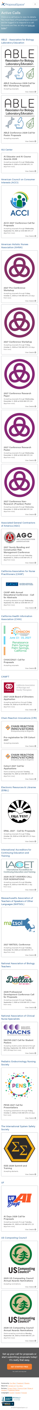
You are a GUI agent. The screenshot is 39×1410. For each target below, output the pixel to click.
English (12, 1393)
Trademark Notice (13, 1390)
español (18, 1393)
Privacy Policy (12, 1388)
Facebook (20, 1383)
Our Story (20, 1386)
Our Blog (13, 1383)
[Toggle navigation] (35, 4)
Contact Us (11, 1386)
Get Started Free (19, 1366)
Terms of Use (22, 1388)
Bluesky (27, 1383)
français (24, 1393)
